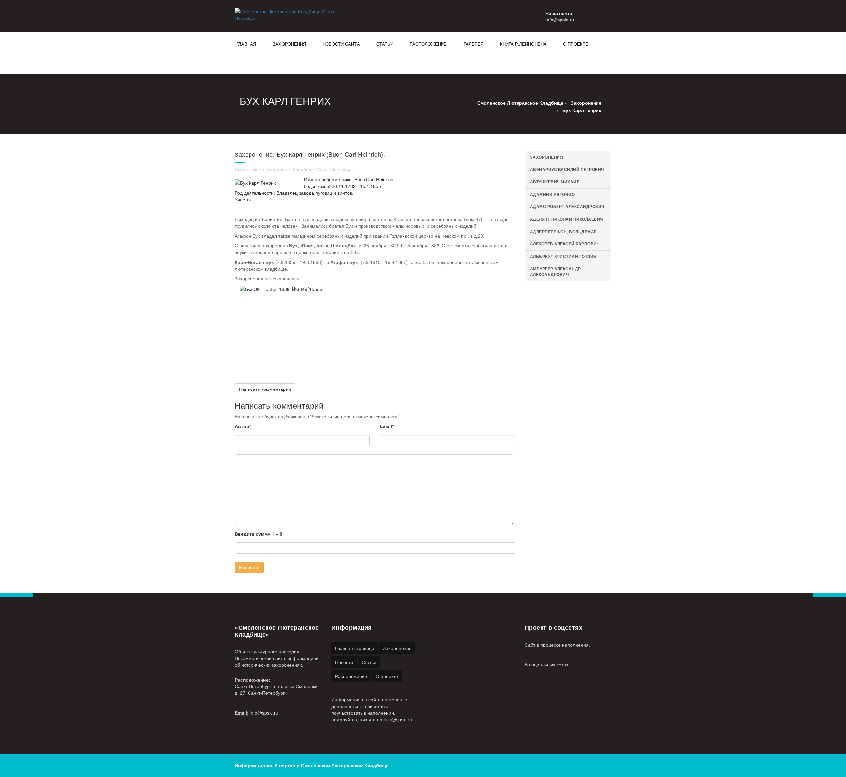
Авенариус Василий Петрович (567, 169)
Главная (246, 44)
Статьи (384, 44)
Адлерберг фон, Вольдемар (563, 232)
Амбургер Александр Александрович (555, 271)
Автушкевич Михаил (555, 182)
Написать (249, 567)
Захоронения (289, 44)
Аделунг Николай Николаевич (566, 219)
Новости (344, 662)
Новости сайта (341, 44)
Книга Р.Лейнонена (523, 44)
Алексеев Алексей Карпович (565, 244)
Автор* (243, 426)
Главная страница (354, 648)
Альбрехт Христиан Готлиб (563, 256)
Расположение (428, 44)
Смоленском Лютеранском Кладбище (345, 765)
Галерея (473, 44)
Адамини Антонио (552, 194)
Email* (387, 426)
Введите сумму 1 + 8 (258, 533)
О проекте (575, 44)
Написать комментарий (265, 389)
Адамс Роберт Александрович (567, 206)
